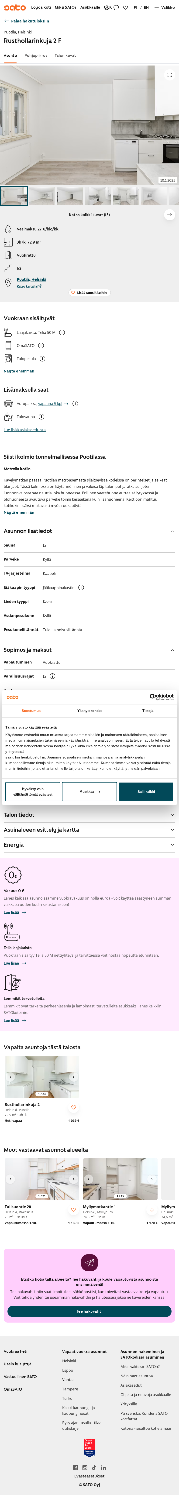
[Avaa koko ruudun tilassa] (169, 74)
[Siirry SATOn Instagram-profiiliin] (85, 1467)
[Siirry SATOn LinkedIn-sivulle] (103, 1467)
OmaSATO (13, 1389)
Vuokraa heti (15, 1351)
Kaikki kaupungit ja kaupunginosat (78, 1410)
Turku (67, 1398)
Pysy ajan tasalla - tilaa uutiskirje (81, 1425)
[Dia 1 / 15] (14, 196)
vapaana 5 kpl (50, 403)
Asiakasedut (131, 1385)
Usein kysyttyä (17, 1364)
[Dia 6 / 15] (154, 196)
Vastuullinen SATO (20, 1376)
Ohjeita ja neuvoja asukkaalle (145, 1394)
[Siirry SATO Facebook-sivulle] (75, 1467)
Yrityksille (128, 1404)
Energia (14, 845)
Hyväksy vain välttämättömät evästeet (32, 791)
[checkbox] (73, 1107)
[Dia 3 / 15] (70, 196)
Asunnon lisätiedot (28, 531)
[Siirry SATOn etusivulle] (15, 7)
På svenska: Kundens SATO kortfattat (144, 1416)
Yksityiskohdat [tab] (89, 711)
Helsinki (69, 1361)
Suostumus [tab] (31, 711)
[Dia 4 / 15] (98, 196)
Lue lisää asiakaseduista (25, 429)
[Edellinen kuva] (10, 1077)
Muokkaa (86, 791)
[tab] (10, 55)
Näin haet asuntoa (136, 1375)
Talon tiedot (19, 815)
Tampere (70, 1389)
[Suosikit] (125, 7)
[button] (62, 332)
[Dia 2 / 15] (42, 196)
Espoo (67, 1370)
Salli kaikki (146, 791)
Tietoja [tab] (148, 711)
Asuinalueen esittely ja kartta (41, 830)
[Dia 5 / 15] (126, 196)
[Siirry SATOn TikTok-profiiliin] (94, 1467)
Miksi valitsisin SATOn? (140, 1366)
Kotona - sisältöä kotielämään (146, 1428)
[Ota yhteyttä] (116, 7)
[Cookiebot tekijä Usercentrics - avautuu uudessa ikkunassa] (153, 697)
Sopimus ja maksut (28, 650)
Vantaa (68, 1379)
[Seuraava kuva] (169, 214)
